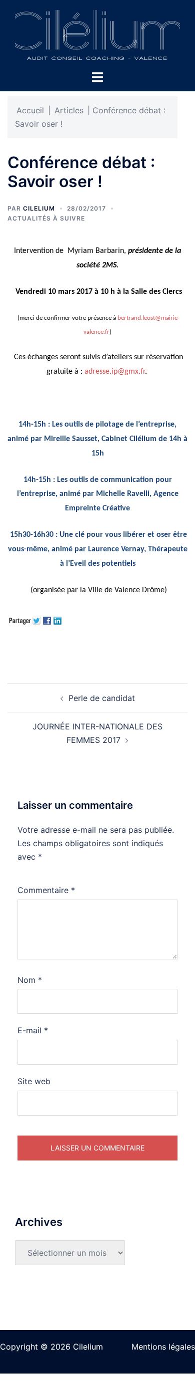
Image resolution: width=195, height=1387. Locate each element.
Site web (34, 1081)
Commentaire (46, 890)
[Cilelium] (97, 34)
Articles (69, 110)
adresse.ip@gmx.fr (114, 372)
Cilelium (39, 208)
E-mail (33, 1030)
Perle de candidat (101, 698)
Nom (30, 980)
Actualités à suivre (46, 218)
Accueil (30, 110)
